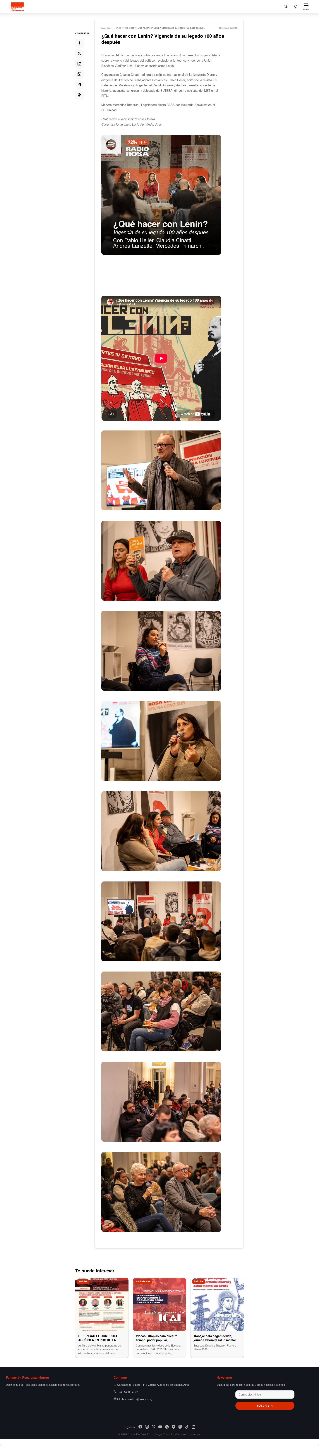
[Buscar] (285, 7)
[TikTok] (187, 1427)
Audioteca (129, 27)
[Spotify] (167, 1427)
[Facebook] (140, 1427)
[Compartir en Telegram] (79, 84)
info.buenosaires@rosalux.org (134, 1399)
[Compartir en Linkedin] (79, 64)
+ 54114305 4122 (127, 1392)
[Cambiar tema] (295, 6)
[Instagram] (147, 1427)
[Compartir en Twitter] (79, 53)
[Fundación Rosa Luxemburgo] (18, 6)
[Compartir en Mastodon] (79, 95)
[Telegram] (173, 1427)
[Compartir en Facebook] (79, 43)
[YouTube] (160, 1427)
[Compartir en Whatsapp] (79, 74)
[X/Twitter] (153, 1427)
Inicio (118, 27)
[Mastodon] (180, 1427)
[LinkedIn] (193, 1427)
